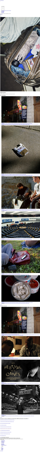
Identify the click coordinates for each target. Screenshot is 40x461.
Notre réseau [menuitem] (10, 10)
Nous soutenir (2, 443)
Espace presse (2, 12)
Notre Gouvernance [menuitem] (6, 10)
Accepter (1, 439)
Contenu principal (2, 0)
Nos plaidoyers (2, 11)
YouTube (2, 449)
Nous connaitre (3, 6)
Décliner (3, 439)
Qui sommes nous (3, 440)
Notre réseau (2, 441)
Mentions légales (3, 444)
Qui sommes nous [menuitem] (3, 10)
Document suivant (7, 437)
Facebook (2, 448)
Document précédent (3, 437)
